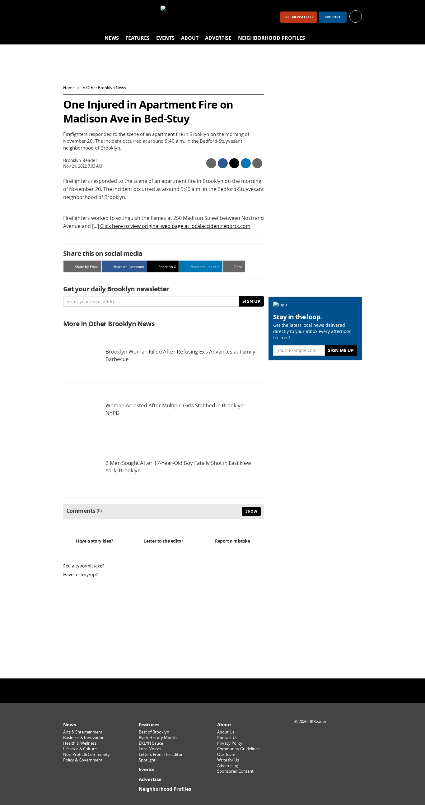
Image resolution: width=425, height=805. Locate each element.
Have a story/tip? (80, 574)
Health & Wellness (79, 743)
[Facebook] (70, 17)
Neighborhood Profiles (271, 38)
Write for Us (228, 760)
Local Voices (150, 749)
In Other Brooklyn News (104, 87)
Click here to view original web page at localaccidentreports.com (175, 226)
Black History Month (158, 737)
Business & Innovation (84, 737)
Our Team (226, 754)
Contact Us (227, 737)
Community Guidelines (238, 749)
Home (69, 87)
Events (165, 38)
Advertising (227, 765)
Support (332, 17)
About (189, 38)
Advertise (218, 38)
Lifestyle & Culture (80, 749)
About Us (225, 732)
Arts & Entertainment (82, 732)
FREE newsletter (298, 17)
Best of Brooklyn (154, 732)
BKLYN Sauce (151, 743)
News (112, 38)
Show (251, 511)
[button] (355, 16)
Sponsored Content (235, 771)
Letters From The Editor (161, 754)
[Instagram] (86, 17)
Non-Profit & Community (86, 754)
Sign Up (251, 301)
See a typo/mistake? (83, 566)
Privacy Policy (229, 743)
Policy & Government (82, 760)
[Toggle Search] (355, 38)
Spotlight (147, 760)
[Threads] (103, 17)
